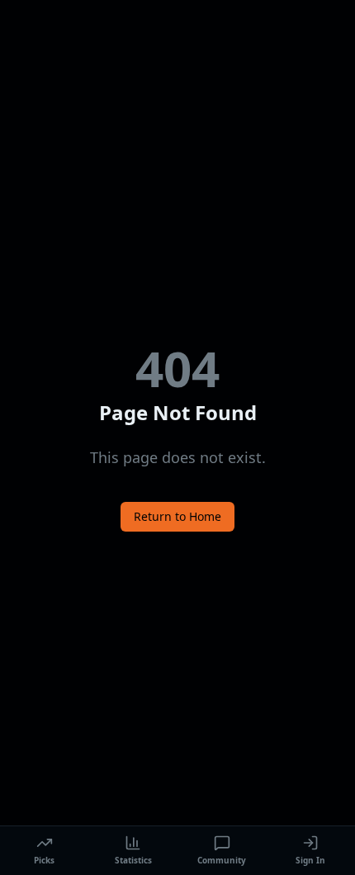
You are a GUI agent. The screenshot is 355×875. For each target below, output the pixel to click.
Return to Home (177, 516)
